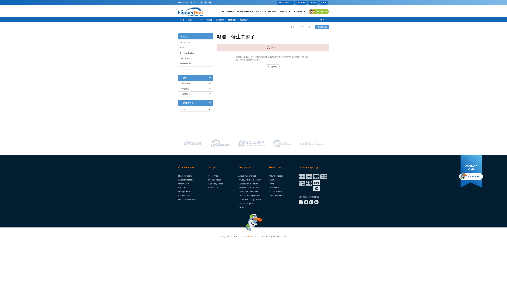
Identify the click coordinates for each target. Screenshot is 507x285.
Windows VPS (184, 195)
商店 (190, 19)
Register (313, 2)
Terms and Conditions (248, 191)
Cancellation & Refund (248, 183)
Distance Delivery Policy (249, 187)
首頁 (182, 19)
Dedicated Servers (266, 11)
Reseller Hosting (187, 53)
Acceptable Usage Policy (249, 199)
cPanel (271, 183)
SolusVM (272, 179)
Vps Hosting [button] (244, 11)
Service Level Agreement (249, 195)
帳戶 (322, 19)
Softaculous (274, 187)
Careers (242, 207)
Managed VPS (186, 64)
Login (323, 2)
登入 (302, 26)
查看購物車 (322, 27)
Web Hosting (185, 58)
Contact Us (213, 187)
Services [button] (284, 11)
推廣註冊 (232, 19)
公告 (200, 19)
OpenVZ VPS (184, 183)
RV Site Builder (275, 191)
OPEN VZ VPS (185, 42)
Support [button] (299, 11)
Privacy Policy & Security (249, 179)
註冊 (309, 26)
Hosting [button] (227, 11)
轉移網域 (184, 89)
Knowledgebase (285, 2)
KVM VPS (184, 47)
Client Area (213, 175)
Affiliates (301, 2)
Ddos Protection (276, 195)
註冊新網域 (185, 83)
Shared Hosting (185, 175)
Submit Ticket (214, 179)
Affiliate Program (246, 203)
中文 (293, 26)
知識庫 (209, 19)
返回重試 (273, 66)
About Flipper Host (247, 175)
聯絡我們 (244, 19)
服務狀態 (220, 19)
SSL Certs (184, 69)
